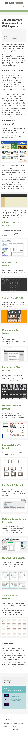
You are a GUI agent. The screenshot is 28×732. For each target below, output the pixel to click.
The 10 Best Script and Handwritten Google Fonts (16, 700)
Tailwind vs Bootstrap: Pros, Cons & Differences (17, 695)
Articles (8, 11)
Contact (10, 726)
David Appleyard (16, 34)
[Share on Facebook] (7, 682)
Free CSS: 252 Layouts (13, 558)
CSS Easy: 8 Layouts (12, 297)
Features (15, 723)
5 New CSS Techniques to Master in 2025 (16, 704)
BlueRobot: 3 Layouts (13, 485)
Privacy (14, 726)
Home (5, 723)
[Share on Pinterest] (10, 682)
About (20, 11)
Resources (14, 11)
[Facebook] (6, 719)
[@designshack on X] (4, 719)
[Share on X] (4, 682)
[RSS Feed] (10, 719)
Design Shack (14, 3)
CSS (13, 36)
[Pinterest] (8, 719)
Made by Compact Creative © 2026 (12, 717)
